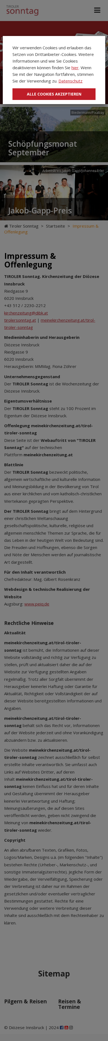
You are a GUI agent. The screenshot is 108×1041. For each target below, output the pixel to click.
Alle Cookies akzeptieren (54, 94)
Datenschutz (70, 81)
